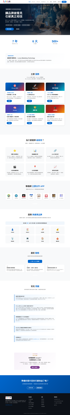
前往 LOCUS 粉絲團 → (35, 261)
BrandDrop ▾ (43, 1)
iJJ (47, 1)
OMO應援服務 (31, 399)
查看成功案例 (39, 387)
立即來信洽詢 (30, 387)
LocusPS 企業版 (31, 404)
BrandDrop (30, 408)
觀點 (51, 1)
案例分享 (42, 399)
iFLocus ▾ (33, 1)
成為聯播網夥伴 (35, 203)
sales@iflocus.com (57, 399)
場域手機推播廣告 (31, 402)
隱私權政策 (43, 406)
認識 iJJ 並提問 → (35, 367)
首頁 (29, 1)
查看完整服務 (35, 129)
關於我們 (54, 1)
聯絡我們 (64, 1)
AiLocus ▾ (38, 1)
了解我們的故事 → (58, 58)
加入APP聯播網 (31, 406)
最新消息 (59, 1)
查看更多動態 (35, 275)
